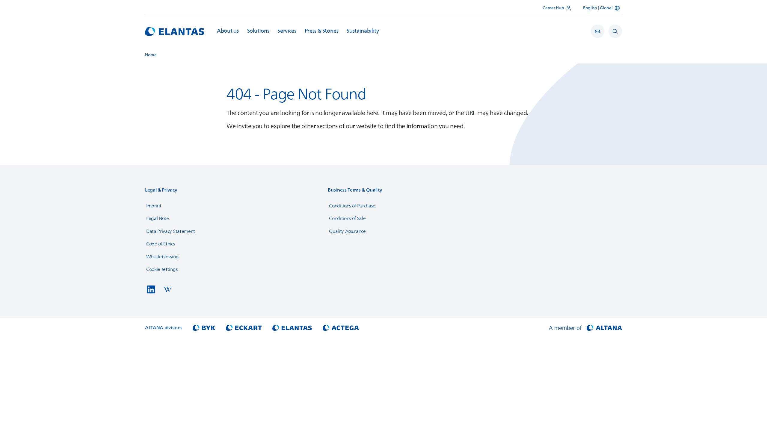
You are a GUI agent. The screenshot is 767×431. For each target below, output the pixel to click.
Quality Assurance (347, 231)
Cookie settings (161, 269)
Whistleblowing (162, 257)
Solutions (258, 31)
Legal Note (157, 218)
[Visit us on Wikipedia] (168, 289)
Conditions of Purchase (352, 206)
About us (227, 31)
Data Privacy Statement (170, 231)
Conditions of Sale (347, 218)
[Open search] (615, 31)
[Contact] (597, 31)
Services (286, 31)
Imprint (153, 206)
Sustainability (363, 31)
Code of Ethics (160, 244)
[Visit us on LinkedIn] (151, 289)
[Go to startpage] (174, 31)
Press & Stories (322, 31)
